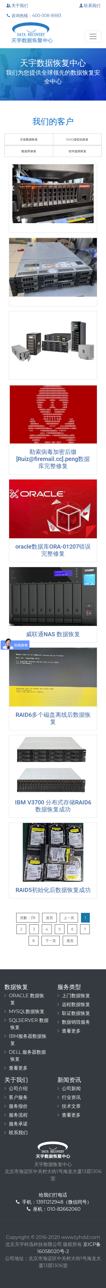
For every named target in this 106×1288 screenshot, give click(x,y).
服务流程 (18, 1115)
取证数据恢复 (76, 1013)
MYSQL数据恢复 (26, 1011)
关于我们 (19, 5)
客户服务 (18, 1097)
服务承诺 (18, 1124)
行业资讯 (71, 1097)
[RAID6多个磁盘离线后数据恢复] (53, 677)
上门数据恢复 (76, 995)
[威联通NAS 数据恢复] (53, 596)
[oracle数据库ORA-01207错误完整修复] (53, 509)
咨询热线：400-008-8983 (36, 15)
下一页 (50, 940)
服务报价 (18, 1106)
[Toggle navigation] (93, 36)
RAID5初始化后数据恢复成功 (53, 889)
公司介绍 (18, 1088)
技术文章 (71, 1106)
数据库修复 (28, 151)
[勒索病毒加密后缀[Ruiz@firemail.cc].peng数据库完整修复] (53, 414)
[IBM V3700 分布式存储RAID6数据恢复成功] (53, 764)
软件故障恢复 (77, 151)
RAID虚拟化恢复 (77, 139)
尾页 (70, 940)
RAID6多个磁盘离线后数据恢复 (53, 718)
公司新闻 (71, 1088)
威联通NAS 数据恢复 (53, 634)
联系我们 (92, 5)
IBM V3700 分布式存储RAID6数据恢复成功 (53, 806)
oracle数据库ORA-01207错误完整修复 (53, 550)
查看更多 (18, 1068)
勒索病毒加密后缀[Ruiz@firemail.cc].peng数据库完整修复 (53, 459)
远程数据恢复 (76, 1004)
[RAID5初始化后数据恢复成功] (53, 852)
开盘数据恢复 (29, 139)
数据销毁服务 (76, 1022)
